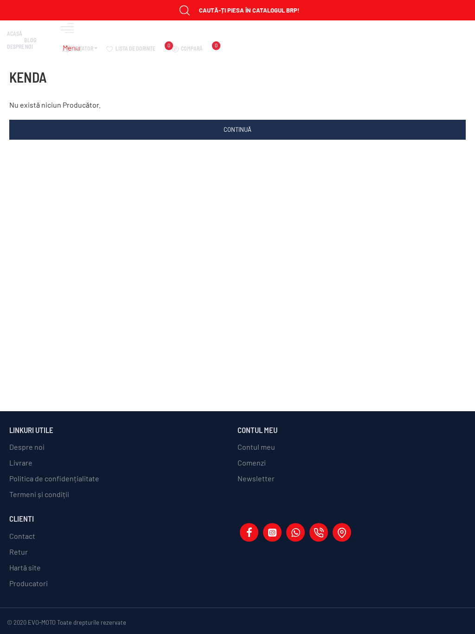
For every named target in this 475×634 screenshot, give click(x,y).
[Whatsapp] (295, 532)
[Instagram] (272, 532)
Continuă (237, 129)
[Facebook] (249, 532)
